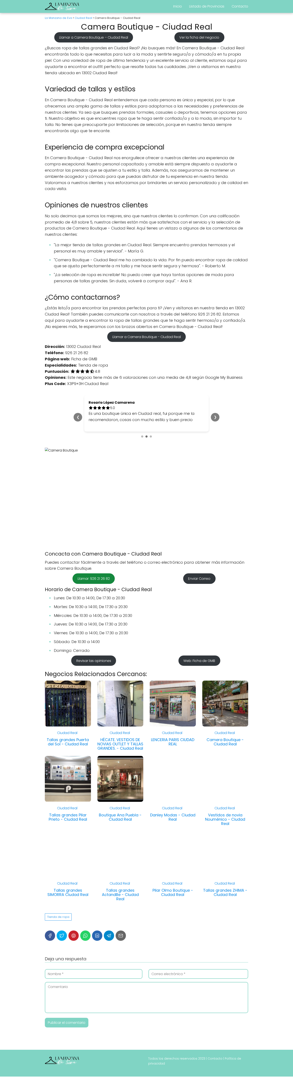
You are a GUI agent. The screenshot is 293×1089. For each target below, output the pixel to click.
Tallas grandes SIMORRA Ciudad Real (67, 892)
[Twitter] (62, 935)
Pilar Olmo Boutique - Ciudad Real (173, 892)
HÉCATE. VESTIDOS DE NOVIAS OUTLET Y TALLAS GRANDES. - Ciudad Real (120, 744)
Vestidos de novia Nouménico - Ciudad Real (225, 819)
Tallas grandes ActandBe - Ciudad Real (120, 895)
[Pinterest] (73, 935)
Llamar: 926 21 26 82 (94, 578)
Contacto (240, 6)
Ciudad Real (67, 732)
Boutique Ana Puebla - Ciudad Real (120, 817)
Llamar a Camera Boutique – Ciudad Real (93, 37)
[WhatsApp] (85, 935)
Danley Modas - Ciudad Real (172, 817)
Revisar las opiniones (93, 660)
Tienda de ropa (58, 917)
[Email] (121, 935)
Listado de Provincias (206, 6)
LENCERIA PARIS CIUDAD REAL (172, 742)
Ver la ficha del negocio (199, 37)
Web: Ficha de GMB (199, 660)
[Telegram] (109, 935)
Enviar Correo (199, 578)
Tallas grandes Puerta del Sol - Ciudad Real (68, 742)
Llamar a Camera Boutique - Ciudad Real (146, 336)
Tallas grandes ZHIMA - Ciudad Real (225, 892)
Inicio (177, 6)
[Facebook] (50, 935)
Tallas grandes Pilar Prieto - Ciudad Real (68, 817)
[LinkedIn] (97, 935)
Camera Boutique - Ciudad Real (225, 742)
